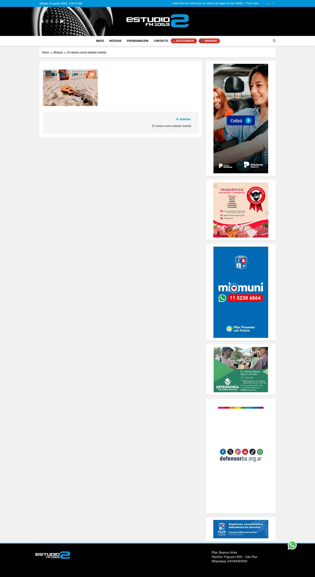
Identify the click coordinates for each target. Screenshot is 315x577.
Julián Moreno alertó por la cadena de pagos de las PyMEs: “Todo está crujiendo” (215, 3)
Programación (137, 41)
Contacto (161, 41)
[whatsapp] (56, 21)
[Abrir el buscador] (274, 40)
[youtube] (62, 21)
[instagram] (46, 21)
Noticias (115, 41)
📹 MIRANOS (209, 41)
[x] (51, 21)
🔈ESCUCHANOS (183, 41)
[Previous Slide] (267, 3)
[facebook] (41, 21)
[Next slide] (273, 3)
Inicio (100, 41)
